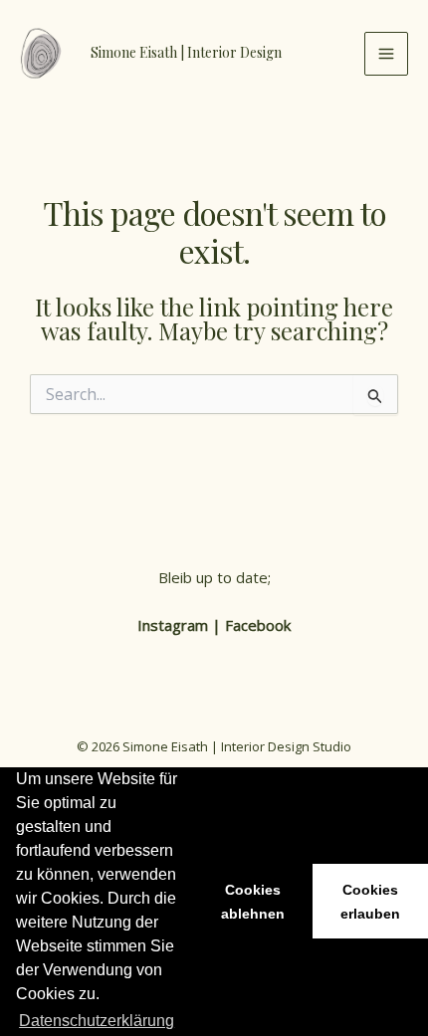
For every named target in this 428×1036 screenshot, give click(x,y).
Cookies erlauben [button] (370, 902)
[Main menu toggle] (386, 54)
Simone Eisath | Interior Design (186, 52)
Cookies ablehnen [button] (253, 902)
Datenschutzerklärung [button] (96, 1020)
